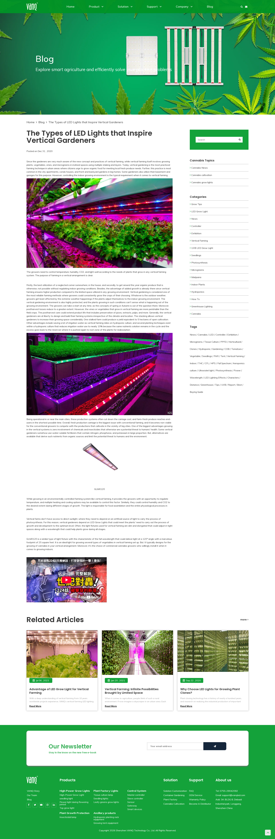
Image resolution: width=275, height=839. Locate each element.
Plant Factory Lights (106, 790)
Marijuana (196, 277)
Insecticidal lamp (68, 817)
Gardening (217, 349)
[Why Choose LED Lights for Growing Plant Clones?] (213, 658)
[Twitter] (35, 805)
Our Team (32, 795)
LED (211, 334)
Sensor (130, 802)
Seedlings (196, 255)
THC (200, 363)
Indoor (193, 363)
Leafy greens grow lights (106, 802)
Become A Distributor (200, 803)
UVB (223, 384)
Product (94, 6)
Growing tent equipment (106, 823)
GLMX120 (99, 489)
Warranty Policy (197, 799)
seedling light (66, 798)
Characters (233, 377)
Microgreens (197, 269)
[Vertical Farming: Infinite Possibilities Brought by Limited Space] (137, 658)
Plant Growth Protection (74, 813)
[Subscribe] (214, 746)
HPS (213, 363)
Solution (123, 6)
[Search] (242, 6)
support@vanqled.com (233, 795)
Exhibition (196, 233)
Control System (136, 790)
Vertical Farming (199, 240)
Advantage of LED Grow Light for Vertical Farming (59, 691)
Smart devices (134, 809)
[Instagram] (47, 805)
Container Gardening (173, 795)
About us (223, 780)
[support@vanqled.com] (246, 6)
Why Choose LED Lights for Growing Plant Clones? (210, 691)
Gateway (132, 805)
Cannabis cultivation (201, 175)
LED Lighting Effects (215, 377)
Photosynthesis (199, 262)
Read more (35, 706)
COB (227, 349)
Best (239, 384)
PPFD (224, 341)
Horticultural (235, 341)
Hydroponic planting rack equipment (106, 818)
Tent (222, 356)
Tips (217, 384)
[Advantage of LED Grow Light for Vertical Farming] (62, 658)
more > (244, 619)
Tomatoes (236, 349)
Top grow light (67, 807)
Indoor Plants (198, 284)
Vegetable (195, 356)
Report (231, 384)
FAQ (191, 790)
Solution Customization (175, 790)
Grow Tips (196, 204)
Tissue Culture (211, 341)
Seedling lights (101, 798)
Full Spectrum (224, 363)
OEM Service (195, 795)
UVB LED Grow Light (202, 248)
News (194, 218)
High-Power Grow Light (72, 794)
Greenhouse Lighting (201, 306)
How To (195, 299)
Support (152, 6)
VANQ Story (33, 790)
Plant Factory (170, 799)
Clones (193, 349)
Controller (196, 226)
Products (67, 780)
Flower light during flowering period (74, 803)
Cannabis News (199, 167)
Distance (194, 384)
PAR (216, 356)
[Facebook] (28, 805)
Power (237, 370)
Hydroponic (204, 349)
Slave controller (135, 798)
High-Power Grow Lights (75, 790)
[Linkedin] (54, 805)
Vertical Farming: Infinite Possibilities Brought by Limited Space (132, 691)
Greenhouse (207, 384)
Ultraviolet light (206, 370)
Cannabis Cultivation (173, 803)
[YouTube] (41, 805)
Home (70, 6)
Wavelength (196, 377)
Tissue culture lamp (103, 794)
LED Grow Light (199, 211)
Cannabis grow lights (202, 182)
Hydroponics (197, 291)
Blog (210, 6)
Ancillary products (105, 813)
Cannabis (196, 313)
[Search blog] (240, 140)
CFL (207, 363)
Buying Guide (196, 391)
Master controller (136, 794)
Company (182, 6)
